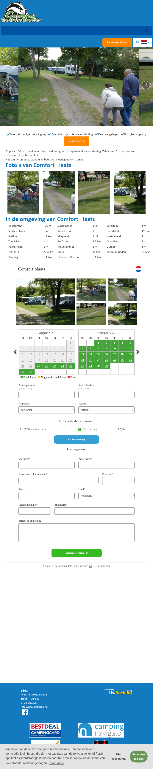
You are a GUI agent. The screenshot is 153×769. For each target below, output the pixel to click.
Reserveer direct (117, 42)
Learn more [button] (56, 763)
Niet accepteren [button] (119, 756)
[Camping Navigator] (101, 731)
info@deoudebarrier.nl (34, 707)
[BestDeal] (45, 731)
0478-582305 (29, 702)
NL (138, 42)
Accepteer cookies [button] (138, 756)
